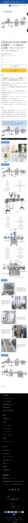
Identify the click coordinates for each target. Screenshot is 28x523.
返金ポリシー (20, 517)
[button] (2, 5)
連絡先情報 (15, 521)
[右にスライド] (17, 37)
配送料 (2, 55)
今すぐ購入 (14, 70)
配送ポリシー (21, 519)
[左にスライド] (10, 37)
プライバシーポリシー (9, 519)
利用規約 (16, 519)
